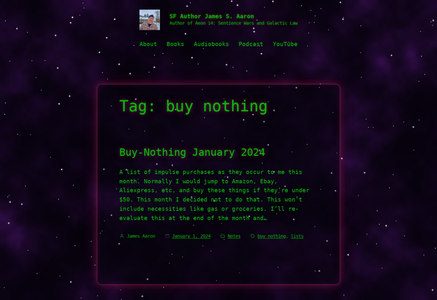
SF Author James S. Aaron (212, 16)
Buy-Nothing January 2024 (192, 152)
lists (297, 236)
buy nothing (272, 236)
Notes (234, 236)
